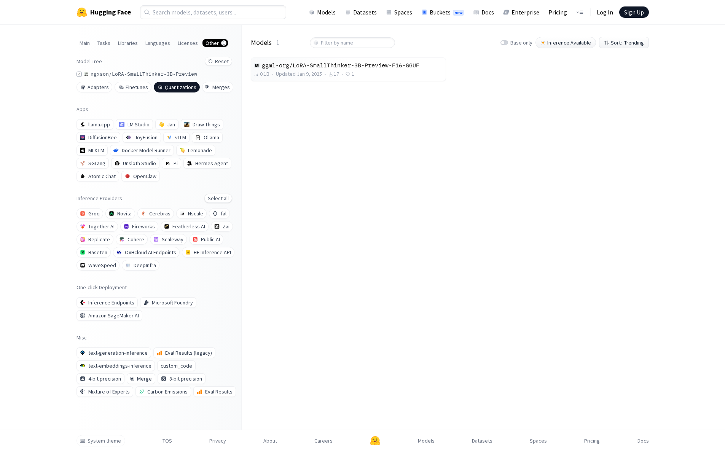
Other (215, 43)
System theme (104, 440)
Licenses (188, 43)
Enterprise (525, 12)
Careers (323, 440)
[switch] (504, 42)
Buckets (446, 12)
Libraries (128, 43)
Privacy (217, 440)
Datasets (365, 12)
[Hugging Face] (375, 440)
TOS (167, 440)
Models (326, 12)
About (270, 440)
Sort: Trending (627, 42)
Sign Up (634, 12)
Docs (487, 12)
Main (85, 43)
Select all (218, 198)
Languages (157, 43)
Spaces (403, 12)
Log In (605, 12)
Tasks (103, 43)
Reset (222, 61)
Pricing (557, 12)
